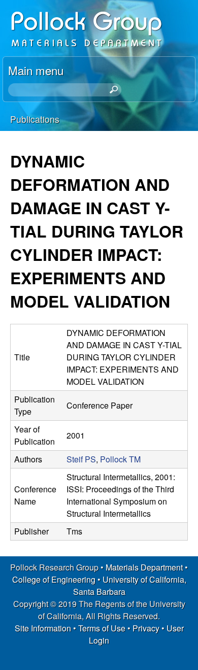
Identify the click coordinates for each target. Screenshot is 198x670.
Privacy (146, 628)
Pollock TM (120, 459)
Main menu (35, 70)
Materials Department (144, 567)
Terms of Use (101, 628)
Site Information (43, 628)
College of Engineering (53, 579)
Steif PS (81, 459)
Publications (34, 119)
